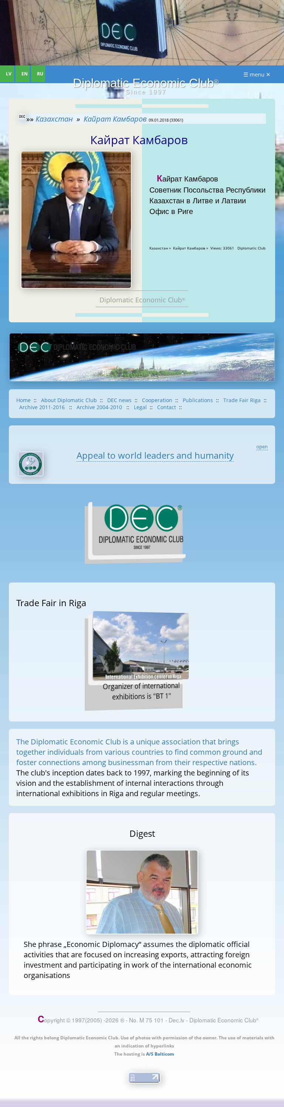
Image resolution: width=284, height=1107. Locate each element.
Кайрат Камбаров (115, 118)
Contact (166, 407)
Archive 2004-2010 (100, 407)
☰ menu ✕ (257, 74)
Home (23, 400)
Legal (140, 407)
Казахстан (54, 118)
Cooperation (157, 400)
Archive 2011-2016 (42, 407)
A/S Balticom (160, 1054)
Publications (198, 400)
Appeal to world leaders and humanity (155, 455)
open (262, 446)
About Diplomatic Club (69, 400)
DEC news (119, 400)
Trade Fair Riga (242, 400)
